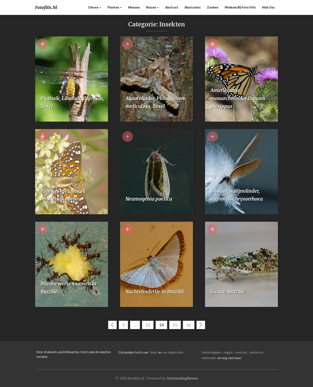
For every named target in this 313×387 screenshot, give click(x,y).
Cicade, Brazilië (227, 291)
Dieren (93, 7)
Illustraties (193, 7)
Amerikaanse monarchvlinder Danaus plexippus (237, 98)
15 (175, 324)
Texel (153, 352)
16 (188, 324)
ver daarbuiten (173, 352)
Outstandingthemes (182, 378)
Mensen (134, 7)
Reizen (151, 7)
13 (147, 324)
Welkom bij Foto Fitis (240, 7)
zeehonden (209, 358)
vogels (228, 352)
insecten (241, 352)
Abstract (171, 7)
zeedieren (256, 352)
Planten (114, 7)
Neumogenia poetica (148, 199)
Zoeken (212, 7)
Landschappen (211, 352)
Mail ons (268, 7)
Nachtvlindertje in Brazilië (154, 291)
